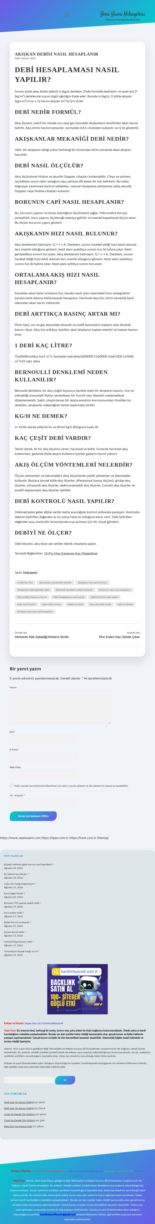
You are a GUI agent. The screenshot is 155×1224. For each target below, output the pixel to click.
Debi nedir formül (51, 604)
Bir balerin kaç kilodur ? (16, 874)
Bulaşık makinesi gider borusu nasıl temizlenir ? (28, 864)
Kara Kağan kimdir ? (14, 893)
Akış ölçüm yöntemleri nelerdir (55, 582)
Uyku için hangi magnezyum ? (20, 884)
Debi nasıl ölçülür (26, 604)
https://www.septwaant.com (20, 838)
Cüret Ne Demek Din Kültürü (19, 1114)
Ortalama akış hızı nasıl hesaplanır (35, 611)
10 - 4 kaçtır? (17, 795)
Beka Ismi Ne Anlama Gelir (18, 1126)
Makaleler (30, 572)
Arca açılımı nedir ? (14, 913)
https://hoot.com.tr (82, 838)
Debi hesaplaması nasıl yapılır (68, 597)
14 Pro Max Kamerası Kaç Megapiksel (70, 553)
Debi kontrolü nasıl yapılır (104, 597)
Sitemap (103, 838)
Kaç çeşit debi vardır (100, 604)
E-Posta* (14, 749)
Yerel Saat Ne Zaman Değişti (19, 1102)
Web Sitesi (15, 767)
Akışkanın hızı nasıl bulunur (92, 582)
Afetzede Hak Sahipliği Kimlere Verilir (42, 637)
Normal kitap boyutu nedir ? (19, 942)
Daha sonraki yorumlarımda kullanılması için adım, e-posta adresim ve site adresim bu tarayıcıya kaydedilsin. (72, 786)
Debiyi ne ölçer (75, 604)
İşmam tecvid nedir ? (15, 932)
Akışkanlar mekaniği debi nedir (33, 590)
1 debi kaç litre (25, 582)
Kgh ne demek (125, 604)
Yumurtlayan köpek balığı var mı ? (21, 951)
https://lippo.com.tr (55, 838)
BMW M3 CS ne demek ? (17, 922)
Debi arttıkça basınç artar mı (32, 597)
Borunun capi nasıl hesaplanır (115, 590)
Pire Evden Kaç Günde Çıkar (119, 637)
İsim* (12, 732)
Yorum (13, 687)
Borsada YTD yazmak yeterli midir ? (22, 903)
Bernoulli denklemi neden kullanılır (74, 590)
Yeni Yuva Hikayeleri (122, 14)
